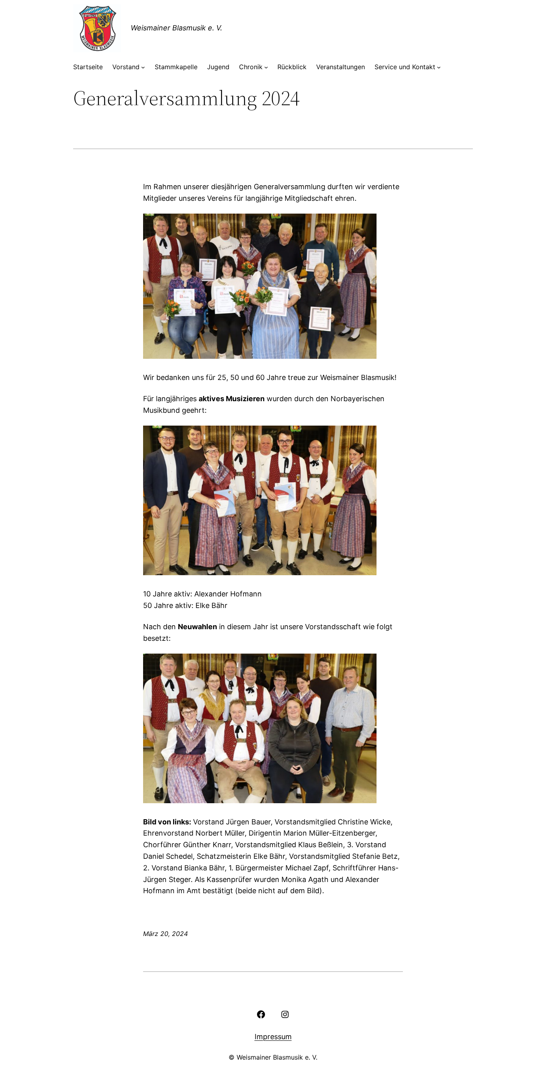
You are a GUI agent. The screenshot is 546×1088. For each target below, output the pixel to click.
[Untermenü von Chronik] (266, 67)
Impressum (273, 1036)
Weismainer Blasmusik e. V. (176, 28)
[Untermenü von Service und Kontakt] (439, 67)
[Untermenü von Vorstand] (143, 67)
